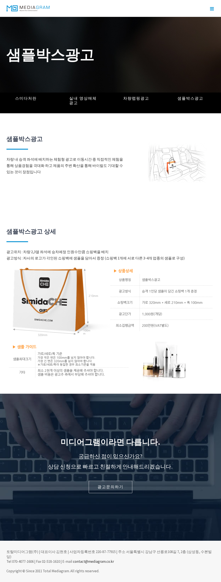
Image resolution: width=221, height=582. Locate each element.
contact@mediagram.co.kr (93, 561)
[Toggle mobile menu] (212, 8)
